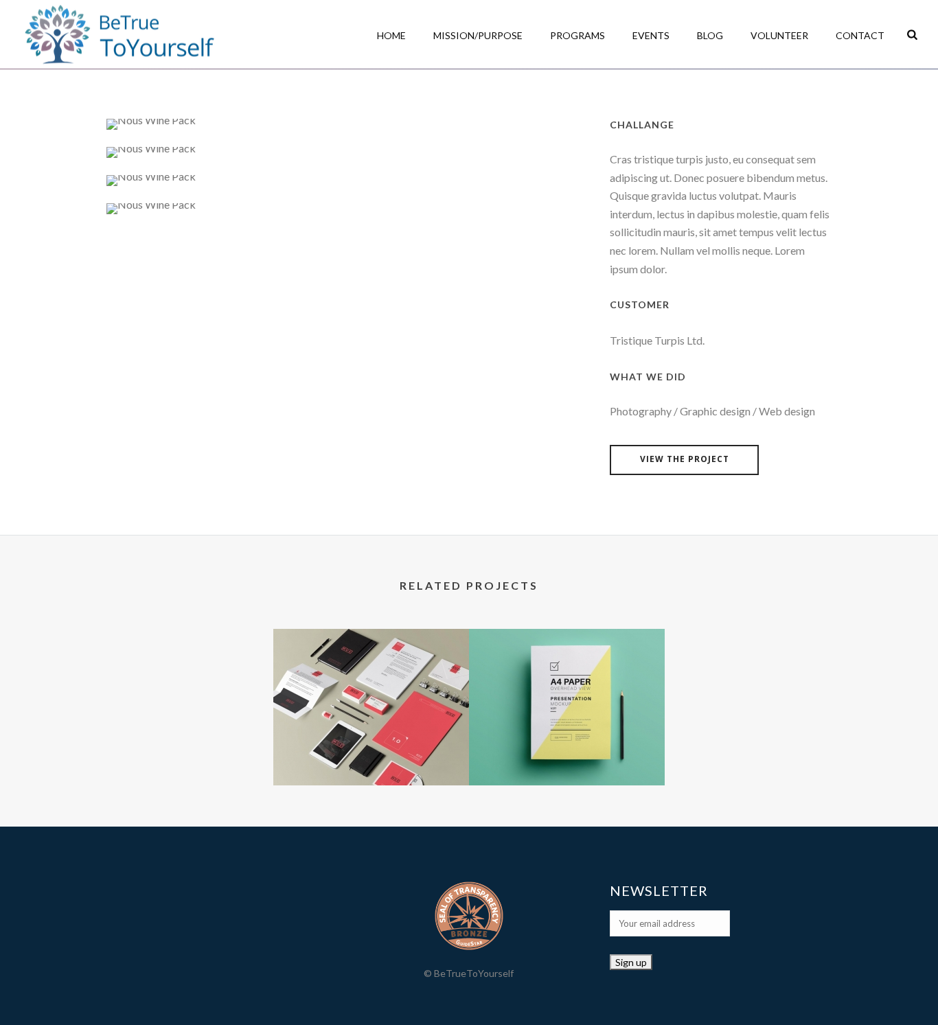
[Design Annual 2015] (371, 683)
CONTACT (860, 35)
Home (391, 35)
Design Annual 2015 (371, 749)
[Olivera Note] (567, 683)
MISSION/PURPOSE (478, 35)
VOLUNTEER (779, 35)
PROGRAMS (577, 35)
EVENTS (651, 35)
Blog (710, 35)
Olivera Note (567, 749)
